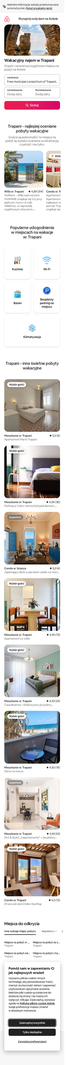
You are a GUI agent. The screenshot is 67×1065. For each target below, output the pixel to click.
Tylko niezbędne (32, 1032)
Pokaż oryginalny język (39, 8)
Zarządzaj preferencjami (32, 1041)
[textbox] (18, 94)
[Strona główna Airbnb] (7, 18)
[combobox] (32, 81)
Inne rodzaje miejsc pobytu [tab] (20, 931)
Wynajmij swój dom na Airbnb (38, 19)
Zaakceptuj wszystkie (32, 1022)
